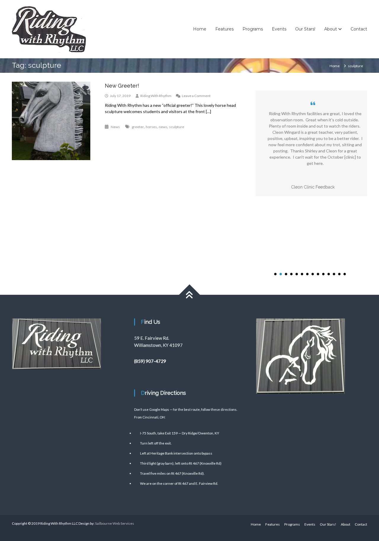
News (115, 127)
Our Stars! (305, 29)
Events (279, 29)
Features (224, 29)
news (163, 127)
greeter (138, 127)
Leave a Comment (196, 96)
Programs (253, 29)
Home (199, 29)
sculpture (176, 127)
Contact (359, 29)
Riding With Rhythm (155, 96)
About (330, 29)
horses (151, 127)
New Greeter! (122, 86)
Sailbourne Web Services (114, 523)
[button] (275, 274)
